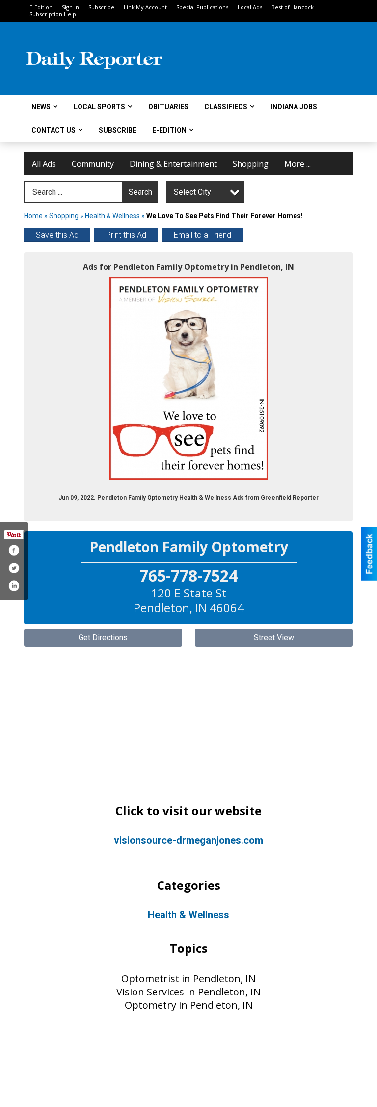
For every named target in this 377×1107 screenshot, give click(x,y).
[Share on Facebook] (13, 550)
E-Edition (41, 7)
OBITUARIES (168, 107)
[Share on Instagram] (13, 586)
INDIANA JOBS (293, 107)
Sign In (70, 7)
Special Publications (202, 7)
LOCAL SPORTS (99, 107)
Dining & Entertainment (173, 163)
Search (140, 192)
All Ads (44, 163)
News (41, 107)
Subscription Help (52, 14)
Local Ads (250, 7)
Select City (192, 192)
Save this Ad (57, 235)
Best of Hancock (292, 7)
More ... (297, 163)
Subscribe (101, 7)
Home (33, 216)
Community (93, 163)
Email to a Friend (202, 235)
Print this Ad (126, 235)
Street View (274, 637)
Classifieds (225, 107)
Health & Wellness (112, 216)
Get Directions (103, 637)
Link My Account (145, 7)
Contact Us (53, 130)
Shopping (251, 163)
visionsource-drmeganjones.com (188, 840)
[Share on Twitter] (13, 568)
